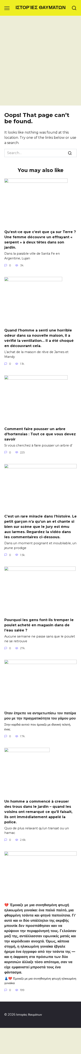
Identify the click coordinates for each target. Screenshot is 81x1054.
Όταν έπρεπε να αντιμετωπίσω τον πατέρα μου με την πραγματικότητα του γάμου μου (40, 715)
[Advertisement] (40, 62)
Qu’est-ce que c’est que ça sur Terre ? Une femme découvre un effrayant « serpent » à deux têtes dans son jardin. (40, 239)
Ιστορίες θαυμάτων (41, 7)
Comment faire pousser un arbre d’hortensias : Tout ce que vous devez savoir (40, 434)
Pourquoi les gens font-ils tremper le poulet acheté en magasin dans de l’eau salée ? (39, 625)
